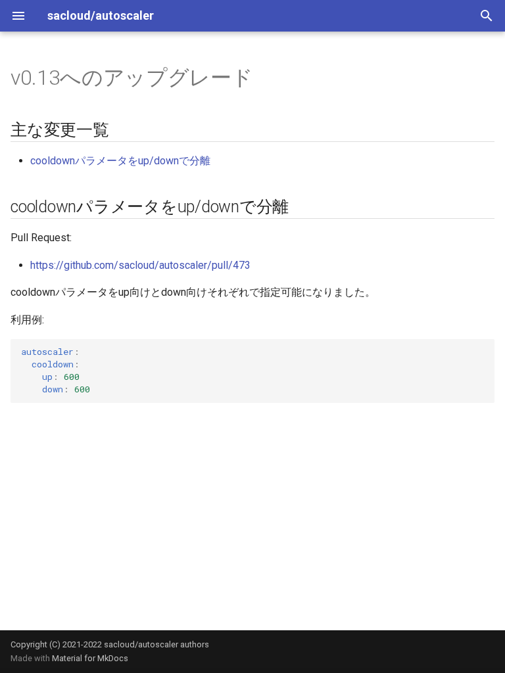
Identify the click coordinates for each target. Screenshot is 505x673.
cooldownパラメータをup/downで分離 (120, 160)
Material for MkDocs (90, 658)
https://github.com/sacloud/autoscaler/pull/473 (140, 265)
